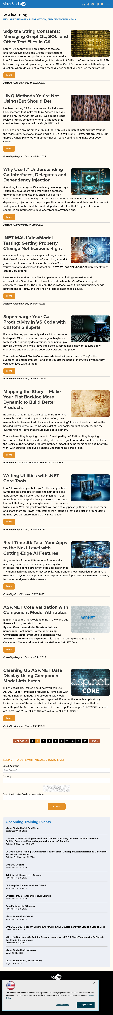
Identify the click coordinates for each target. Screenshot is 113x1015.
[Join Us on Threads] (92, 4)
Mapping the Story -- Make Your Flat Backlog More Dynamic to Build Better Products (32, 399)
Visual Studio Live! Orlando (20, 916)
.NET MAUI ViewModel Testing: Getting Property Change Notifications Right (32, 243)
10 (85, 741)
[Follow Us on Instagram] (97, 4)
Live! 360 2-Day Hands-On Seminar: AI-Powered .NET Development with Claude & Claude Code (55, 926)
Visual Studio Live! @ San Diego (22, 828)
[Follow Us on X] (88, 4)
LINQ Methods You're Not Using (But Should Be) (31, 98)
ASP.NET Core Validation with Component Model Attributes (35, 609)
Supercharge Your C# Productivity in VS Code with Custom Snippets (34, 322)
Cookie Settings (62, 1005)
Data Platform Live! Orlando (20, 906)
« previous (21, 741)
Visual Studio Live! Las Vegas (21, 950)
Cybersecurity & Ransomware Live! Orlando (28, 895)
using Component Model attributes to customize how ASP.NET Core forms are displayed (32, 634)
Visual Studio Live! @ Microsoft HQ (24, 960)
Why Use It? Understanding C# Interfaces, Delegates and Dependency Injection (34, 175)
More (9, 75)
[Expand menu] (107, 4)
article (19, 688)
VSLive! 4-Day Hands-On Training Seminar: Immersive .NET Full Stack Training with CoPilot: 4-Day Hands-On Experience (54, 938)
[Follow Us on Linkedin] (83, 4)
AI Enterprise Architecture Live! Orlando (26, 885)
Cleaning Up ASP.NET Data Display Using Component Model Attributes (32, 675)
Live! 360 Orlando (15, 864)
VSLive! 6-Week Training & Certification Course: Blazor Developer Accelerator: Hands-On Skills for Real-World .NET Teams (56, 853)
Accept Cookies (85, 1005)
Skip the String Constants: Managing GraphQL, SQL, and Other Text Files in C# (35, 36)
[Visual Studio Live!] (56, 4)
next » (94, 741)
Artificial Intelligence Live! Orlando (23, 875)
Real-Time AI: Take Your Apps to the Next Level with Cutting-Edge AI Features (35, 548)
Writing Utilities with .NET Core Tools (31, 478)
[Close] (94, 983)
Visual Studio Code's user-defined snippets (45, 356)
